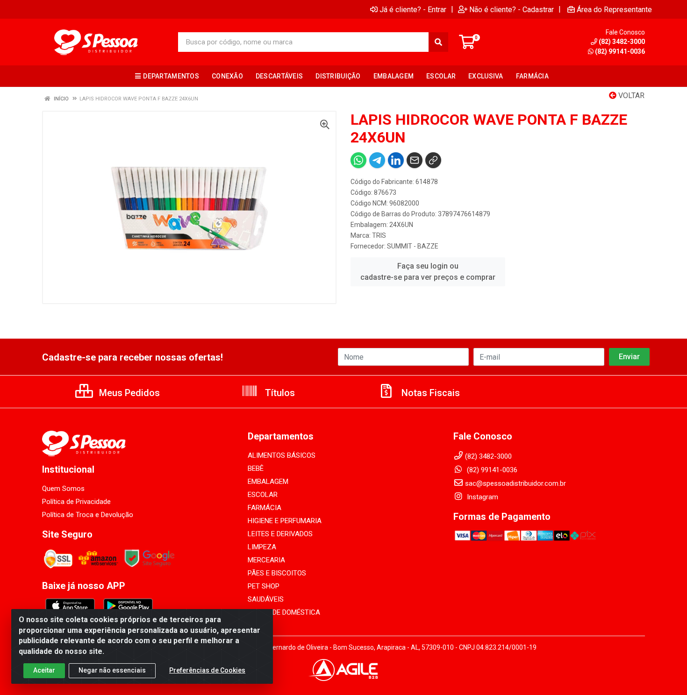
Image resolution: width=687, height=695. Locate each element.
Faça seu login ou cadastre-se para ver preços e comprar (427, 272)
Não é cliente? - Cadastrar (511, 9)
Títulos (279, 392)
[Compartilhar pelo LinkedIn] (396, 160)
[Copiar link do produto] (433, 160)
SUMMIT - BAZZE (412, 246)
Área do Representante (614, 9)
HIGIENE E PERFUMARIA (285, 521)
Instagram (481, 497)
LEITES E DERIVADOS (280, 534)
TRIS (379, 235)
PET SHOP (263, 586)
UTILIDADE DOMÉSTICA (284, 612)
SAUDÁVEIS (266, 599)
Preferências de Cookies (207, 670)
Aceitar (44, 670)
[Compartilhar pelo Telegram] (377, 160)
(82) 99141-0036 (620, 51)
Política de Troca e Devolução (87, 515)
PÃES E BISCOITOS (277, 573)
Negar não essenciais (112, 670)
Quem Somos (63, 488)
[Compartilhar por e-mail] (414, 160)
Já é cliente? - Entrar (412, 9)
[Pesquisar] (438, 42)
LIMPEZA (262, 547)
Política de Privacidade (76, 501)
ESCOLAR (263, 494)
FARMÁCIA (264, 508)
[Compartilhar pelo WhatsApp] (358, 160)
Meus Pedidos (128, 392)
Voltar (630, 95)
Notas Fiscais (429, 392)
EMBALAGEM (268, 481)
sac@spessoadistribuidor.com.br (515, 483)
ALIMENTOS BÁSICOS (281, 455)
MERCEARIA (266, 560)
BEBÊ (256, 468)
